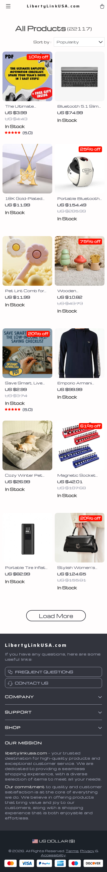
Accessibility (53, 855)
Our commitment (25, 786)
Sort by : (42, 41)
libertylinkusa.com (26, 752)
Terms (72, 851)
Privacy (87, 851)
